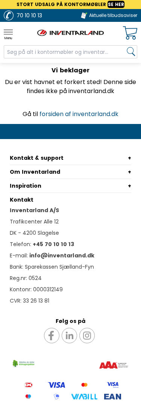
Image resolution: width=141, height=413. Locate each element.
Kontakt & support (37, 158)
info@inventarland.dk (61, 255)
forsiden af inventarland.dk (78, 114)
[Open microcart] (130, 33)
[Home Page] (70, 32)
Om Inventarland (35, 172)
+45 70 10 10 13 (53, 244)
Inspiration (25, 186)
